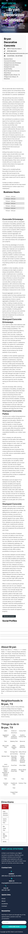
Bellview (21, 706)
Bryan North (16, 710)
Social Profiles (8, 69)
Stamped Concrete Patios (11, 65)
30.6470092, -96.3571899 (14, 56)
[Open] (25, 5)
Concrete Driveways (10, 61)
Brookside (10, 710)
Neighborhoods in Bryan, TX (12, 74)
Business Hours (8, 59)
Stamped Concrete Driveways (12, 63)
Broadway (4, 710)
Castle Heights (13, 714)
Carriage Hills (5, 714)
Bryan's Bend (12, 712)
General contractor (9, 616)
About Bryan (7, 73)
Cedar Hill (20, 714)
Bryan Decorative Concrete (12, 71)
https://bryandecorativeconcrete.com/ (17, 53)
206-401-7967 (6, 890)
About (3, 901)
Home (3, 26)
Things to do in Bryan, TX (11, 76)
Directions (7, 78)
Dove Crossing (5, 716)
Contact (4, 906)
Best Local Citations (9, 5)
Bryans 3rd (19, 712)
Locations (5, 904)
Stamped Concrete (9, 67)
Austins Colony (15, 706)
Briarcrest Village (6, 709)
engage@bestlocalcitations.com (12, 883)
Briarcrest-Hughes (16, 709)
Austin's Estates (5, 706)
